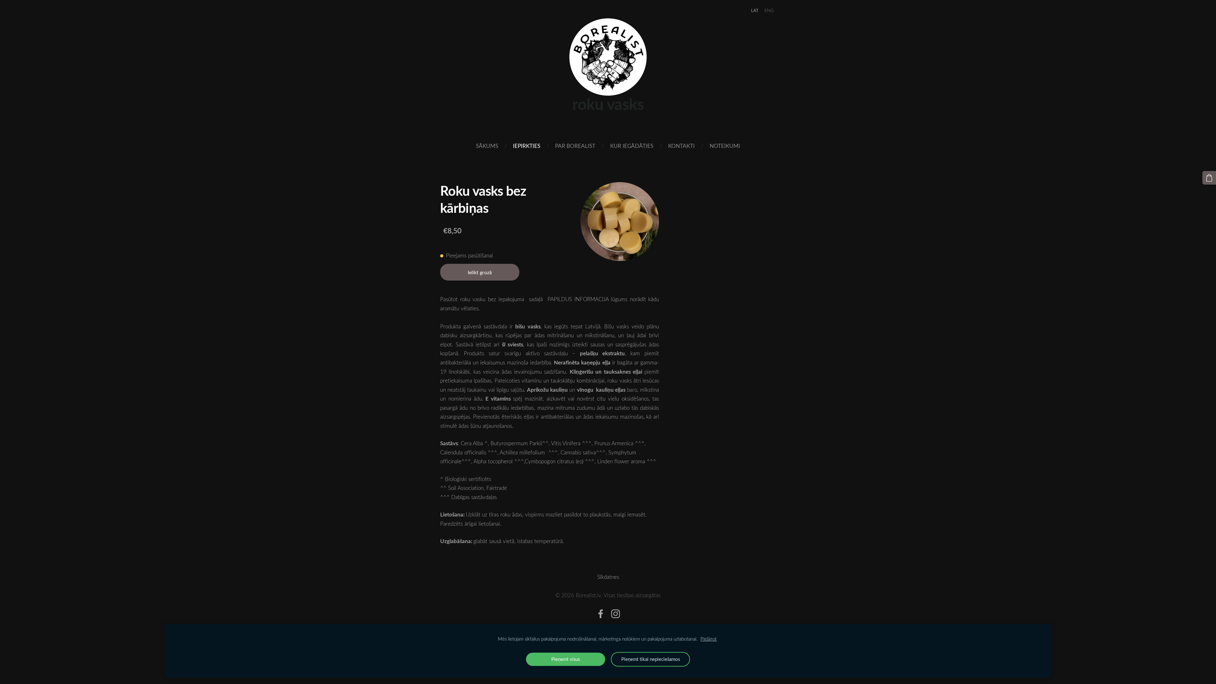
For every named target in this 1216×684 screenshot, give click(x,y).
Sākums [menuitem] (487, 145)
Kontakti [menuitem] (681, 145)
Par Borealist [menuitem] (575, 145)
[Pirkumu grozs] (1209, 178)
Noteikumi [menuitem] (725, 145)
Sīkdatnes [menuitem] (608, 576)
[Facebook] (600, 614)
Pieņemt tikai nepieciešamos (650, 659)
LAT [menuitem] (754, 10)
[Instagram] (615, 614)
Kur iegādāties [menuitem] (631, 145)
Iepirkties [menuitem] (526, 145)
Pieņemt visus (565, 659)
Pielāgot (708, 639)
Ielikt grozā (480, 272)
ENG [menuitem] (769, 10)
